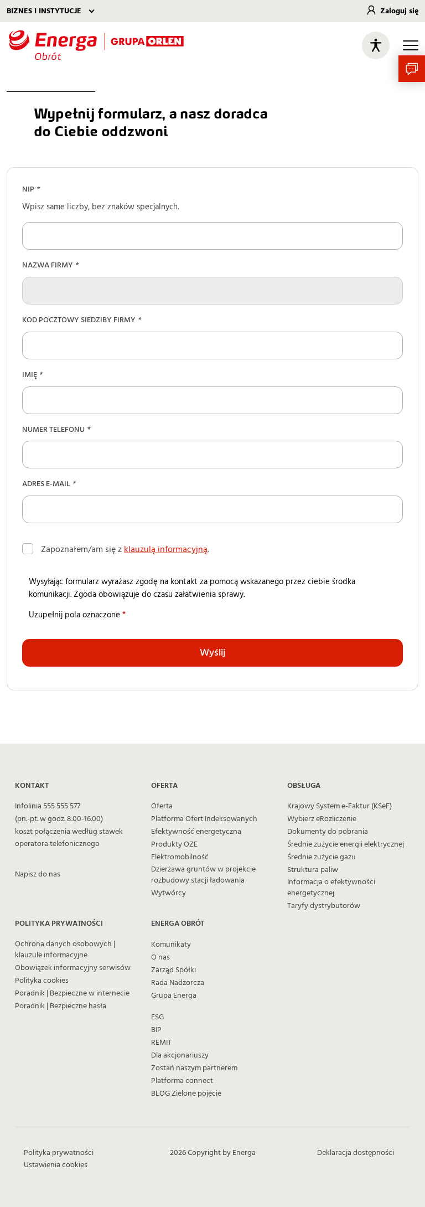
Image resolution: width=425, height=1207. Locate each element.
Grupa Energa (173, 995)
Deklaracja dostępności (355, 1152)
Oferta (162, 806)
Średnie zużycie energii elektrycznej (345, 844)
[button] (411, 68)
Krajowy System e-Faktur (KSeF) (339, 806)
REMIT (161, 1042)
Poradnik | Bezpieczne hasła (60, 1006)
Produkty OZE (174, 844)
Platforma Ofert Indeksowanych (204, 818)
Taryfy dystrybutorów (323, 905)
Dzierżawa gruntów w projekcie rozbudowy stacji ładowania (203, 875)
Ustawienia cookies (55, 1164)
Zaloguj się (399, 11)
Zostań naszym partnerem (194, 1068)
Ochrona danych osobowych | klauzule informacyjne (65, 949)
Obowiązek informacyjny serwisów (73, 967)
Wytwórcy (168, 893)
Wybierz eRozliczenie (321, 818)
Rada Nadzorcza (177, 982)
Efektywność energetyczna (196, 831)
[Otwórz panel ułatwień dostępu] (376, 45)
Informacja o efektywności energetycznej (331, 887)
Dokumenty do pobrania (327, 831)
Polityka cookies (42, 980)
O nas (160, 957)
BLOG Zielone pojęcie (186, 1093)
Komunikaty (171, 944)
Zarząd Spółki (173, 970)
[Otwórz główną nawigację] (410, 45)
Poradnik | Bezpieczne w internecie (72, 993)
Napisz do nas (37, 874)
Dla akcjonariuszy (180, 1055)
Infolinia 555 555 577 (47, 806)
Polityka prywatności (59, 1152)
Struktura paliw (312, 869)
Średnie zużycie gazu (321, 857)
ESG (157, 1017)
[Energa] (96, 45)
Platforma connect (182, 1080)
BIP (156, 1029)
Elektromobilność (180, 857)
